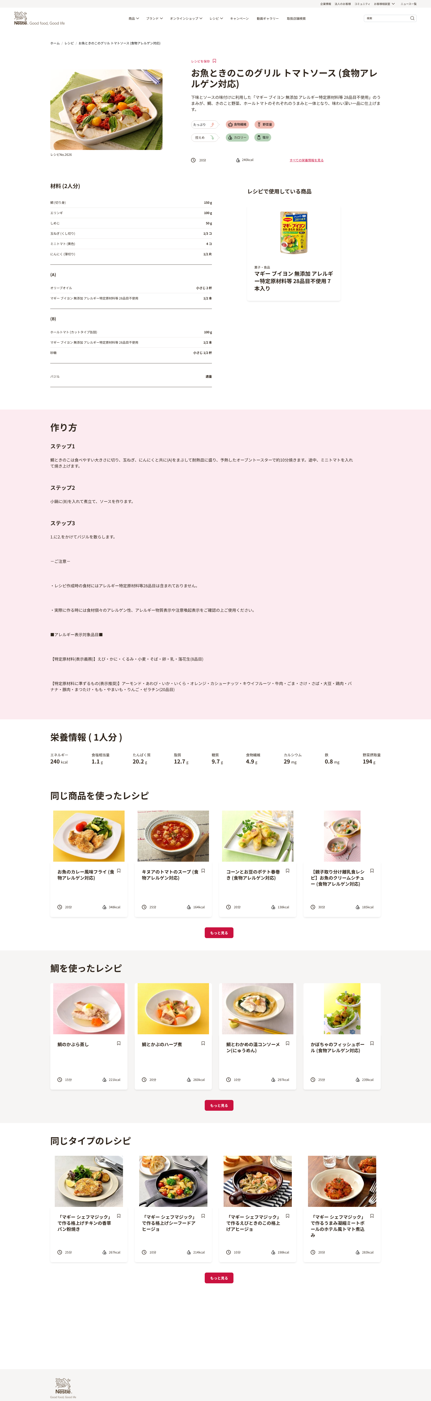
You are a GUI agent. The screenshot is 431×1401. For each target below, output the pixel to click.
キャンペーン (239, 18)
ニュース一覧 (409, 4)
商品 (132, 18)
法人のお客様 (343, 4)
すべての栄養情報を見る (307, 160)
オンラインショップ (184, 18)
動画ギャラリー (268, 18)
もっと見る (219, 932)
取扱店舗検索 (296, 18)
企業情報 (325, 4)
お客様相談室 (382, 4)
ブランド (152, 18)
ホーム (55, 43)
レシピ (214, 18)
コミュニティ (362, 4)
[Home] (40, 18)
